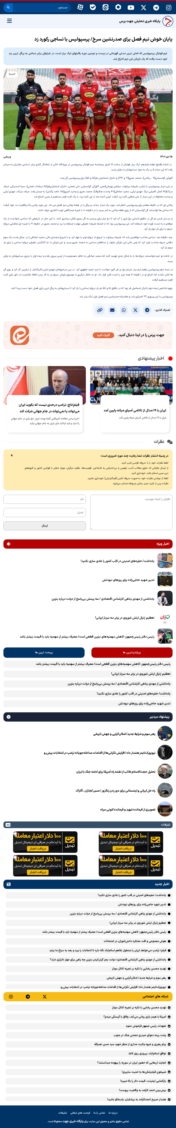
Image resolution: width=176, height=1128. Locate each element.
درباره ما (113, 1113)
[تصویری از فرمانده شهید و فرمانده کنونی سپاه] (165, 809)
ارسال (45, 526)
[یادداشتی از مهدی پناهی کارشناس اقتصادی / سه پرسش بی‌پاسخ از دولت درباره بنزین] (165, 599)
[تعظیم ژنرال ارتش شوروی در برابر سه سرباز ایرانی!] (165, 618)
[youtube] (131, 7)
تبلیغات (62, 1113)
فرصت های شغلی (80, 1113)
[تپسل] (101, 833)
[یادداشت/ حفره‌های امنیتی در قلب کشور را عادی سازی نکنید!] (165, 561)
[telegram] (156, 7)
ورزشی (7, 157)
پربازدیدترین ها (132, 652)
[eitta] (105, 7)
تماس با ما (99, 1113)
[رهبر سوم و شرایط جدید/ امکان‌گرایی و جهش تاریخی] (165, 734)
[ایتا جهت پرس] (88, 336)
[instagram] (169, 7)
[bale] (93, 7)
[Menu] (9, 21)
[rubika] (118, 7)
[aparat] (80, 7)
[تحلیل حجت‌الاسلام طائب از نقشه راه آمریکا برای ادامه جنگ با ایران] (165, 772)
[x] (143, 7)
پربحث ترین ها (44, 652)
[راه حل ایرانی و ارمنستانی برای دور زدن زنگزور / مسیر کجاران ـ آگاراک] (165, 791)
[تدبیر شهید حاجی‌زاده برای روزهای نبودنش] (165, 580)
